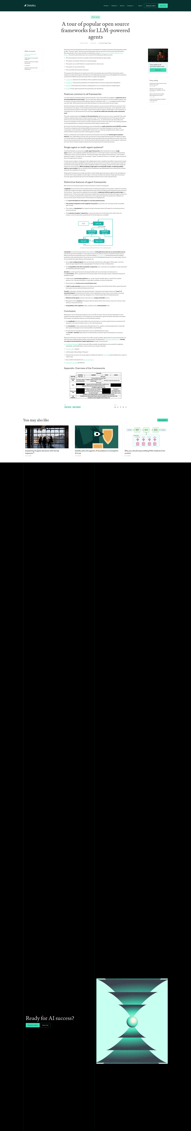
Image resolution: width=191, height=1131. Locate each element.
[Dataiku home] (29, 6)
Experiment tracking (71, 362)
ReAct (107, 101)
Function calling (70, 349)
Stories (122, 5)
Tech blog (95, 17)
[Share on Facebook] (121, 407)
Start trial (163, 5)
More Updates (163, 420)
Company (130, 5)
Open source (76, 407)
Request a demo (151, 5)
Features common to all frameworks (30, 55)
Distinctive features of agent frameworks (31, 62)
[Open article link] (126, 407)
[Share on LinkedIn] (115, 407)
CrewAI (68, 88)
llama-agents (100, 255)
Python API (106, 355)
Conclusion (27, 65)
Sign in (140, 5)
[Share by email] (123, 407)
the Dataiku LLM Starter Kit (112, 339)
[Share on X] (118, 407)
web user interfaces (88, 359)
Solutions (114, 5)
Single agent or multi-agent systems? (31, 58)
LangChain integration (72, 344)
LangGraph (69, 79)
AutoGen (68, 85)
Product (106, 5)
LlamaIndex (69, 82)
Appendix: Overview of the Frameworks (31, 68)
